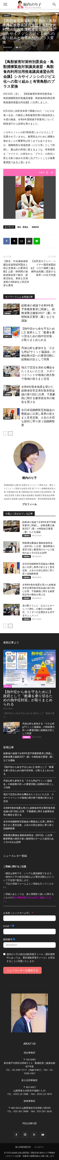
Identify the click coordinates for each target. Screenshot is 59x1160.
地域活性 (35, 227)
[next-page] (11, 433)
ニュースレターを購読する (22, 970)
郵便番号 (7, 939)
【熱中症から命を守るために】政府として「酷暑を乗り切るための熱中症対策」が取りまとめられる (28, 698)
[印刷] (29, 241)
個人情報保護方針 (23, 1147)
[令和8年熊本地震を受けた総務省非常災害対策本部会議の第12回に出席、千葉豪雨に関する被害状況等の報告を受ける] (11, 390)
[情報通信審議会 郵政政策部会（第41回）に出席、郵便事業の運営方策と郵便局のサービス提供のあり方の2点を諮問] (11, 547)
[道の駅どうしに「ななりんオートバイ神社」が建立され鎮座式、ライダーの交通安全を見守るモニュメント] (11, 609)
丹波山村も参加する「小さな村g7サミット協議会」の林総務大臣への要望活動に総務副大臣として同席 (28, 784)
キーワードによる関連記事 (19, 297)
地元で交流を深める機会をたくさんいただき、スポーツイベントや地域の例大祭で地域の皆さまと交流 (28, 797)
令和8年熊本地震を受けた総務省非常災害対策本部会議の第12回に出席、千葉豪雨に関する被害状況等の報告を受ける (38, 394)
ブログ (6, 375)
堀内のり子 (29, 478)
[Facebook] (6, 241)
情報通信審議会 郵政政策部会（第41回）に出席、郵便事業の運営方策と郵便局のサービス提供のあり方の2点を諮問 (29, 838)
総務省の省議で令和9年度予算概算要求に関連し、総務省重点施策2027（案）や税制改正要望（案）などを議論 (38, 313)
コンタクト (39, 1147)
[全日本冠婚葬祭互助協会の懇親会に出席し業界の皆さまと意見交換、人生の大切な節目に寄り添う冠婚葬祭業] (11, 413)
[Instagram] (25, 1134)
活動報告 (6, 15)
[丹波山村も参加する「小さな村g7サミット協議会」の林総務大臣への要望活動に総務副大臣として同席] (11, 352)
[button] (5, 4)
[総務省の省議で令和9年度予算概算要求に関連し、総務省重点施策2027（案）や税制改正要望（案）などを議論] (11, 309)
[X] (14, 241)
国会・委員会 (22, 227)
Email (6, 926)
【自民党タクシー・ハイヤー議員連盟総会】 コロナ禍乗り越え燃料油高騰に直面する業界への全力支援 (43, 268)
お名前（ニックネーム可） (17, 912)
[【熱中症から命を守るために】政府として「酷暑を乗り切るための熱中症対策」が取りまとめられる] (11, 332)
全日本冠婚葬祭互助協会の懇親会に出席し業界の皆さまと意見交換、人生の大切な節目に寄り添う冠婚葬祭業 (38, 417)
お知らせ (7, 336)
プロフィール (29, 504)
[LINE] (36, 241)
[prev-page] (5, 433)
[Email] (21, 241)
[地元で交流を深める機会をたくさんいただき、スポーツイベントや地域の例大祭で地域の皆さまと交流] (11, 371)
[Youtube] (42, 1135)
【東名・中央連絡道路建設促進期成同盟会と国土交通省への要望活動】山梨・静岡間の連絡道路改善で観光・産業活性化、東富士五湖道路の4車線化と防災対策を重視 (16, 273)
